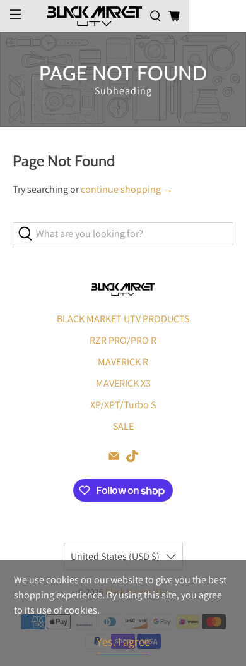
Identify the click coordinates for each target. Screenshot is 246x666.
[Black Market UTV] (94, 15)
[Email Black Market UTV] (114, 458)
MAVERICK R (123, 361)
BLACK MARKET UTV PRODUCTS (123, 318)
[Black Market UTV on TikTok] (132, 458)
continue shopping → (127, 189)
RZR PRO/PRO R (123, 340)
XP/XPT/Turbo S (123, 404)
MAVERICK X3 (123, 383)
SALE (123, 426)
